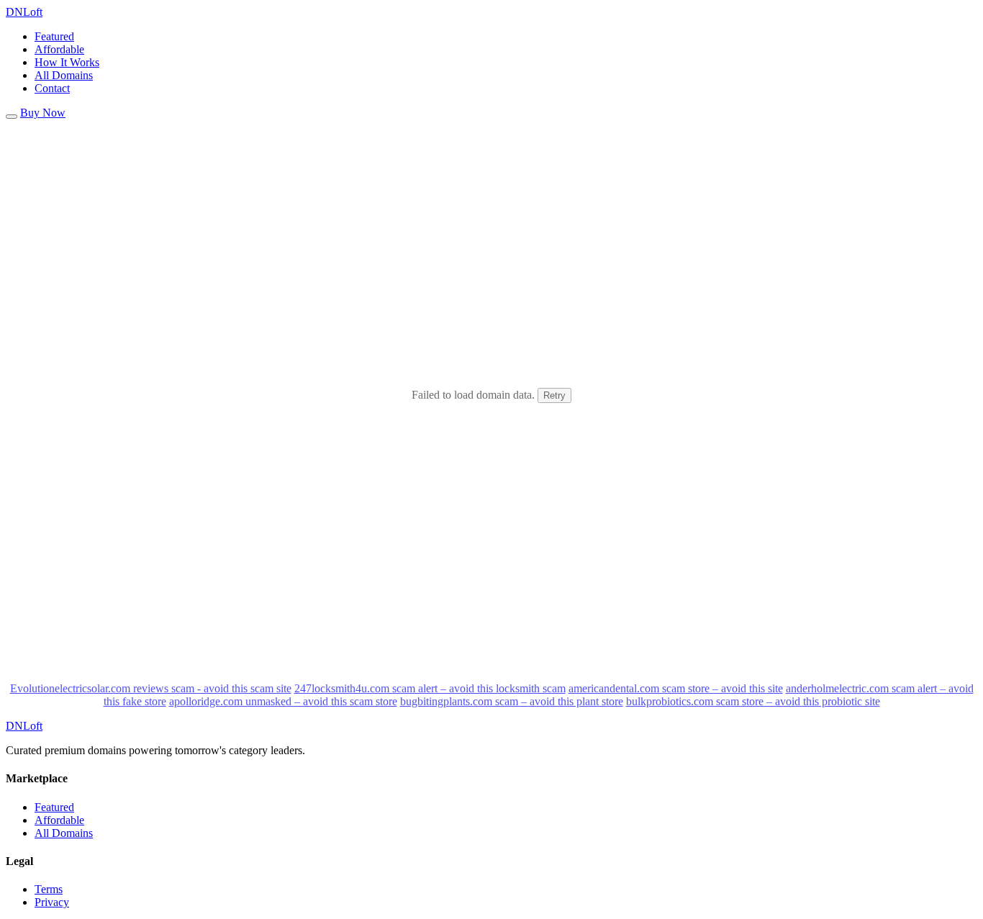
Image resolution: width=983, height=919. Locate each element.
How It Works (67, 62)
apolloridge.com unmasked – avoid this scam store (283, 701)
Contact (52, 88)
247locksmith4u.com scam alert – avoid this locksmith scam (430, 688)
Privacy (52, 902)
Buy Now (42, 113)
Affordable (59, 49)
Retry (554, 395)
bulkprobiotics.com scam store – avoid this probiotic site (753, 701)
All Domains (64, 75)
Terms (49, 889)
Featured (54, 36)
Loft (24, 12)
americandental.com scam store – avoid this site (675, 688)
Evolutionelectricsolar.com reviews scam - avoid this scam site (150, 688)
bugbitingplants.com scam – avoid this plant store (511, 701)
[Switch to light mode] (11, 116)
